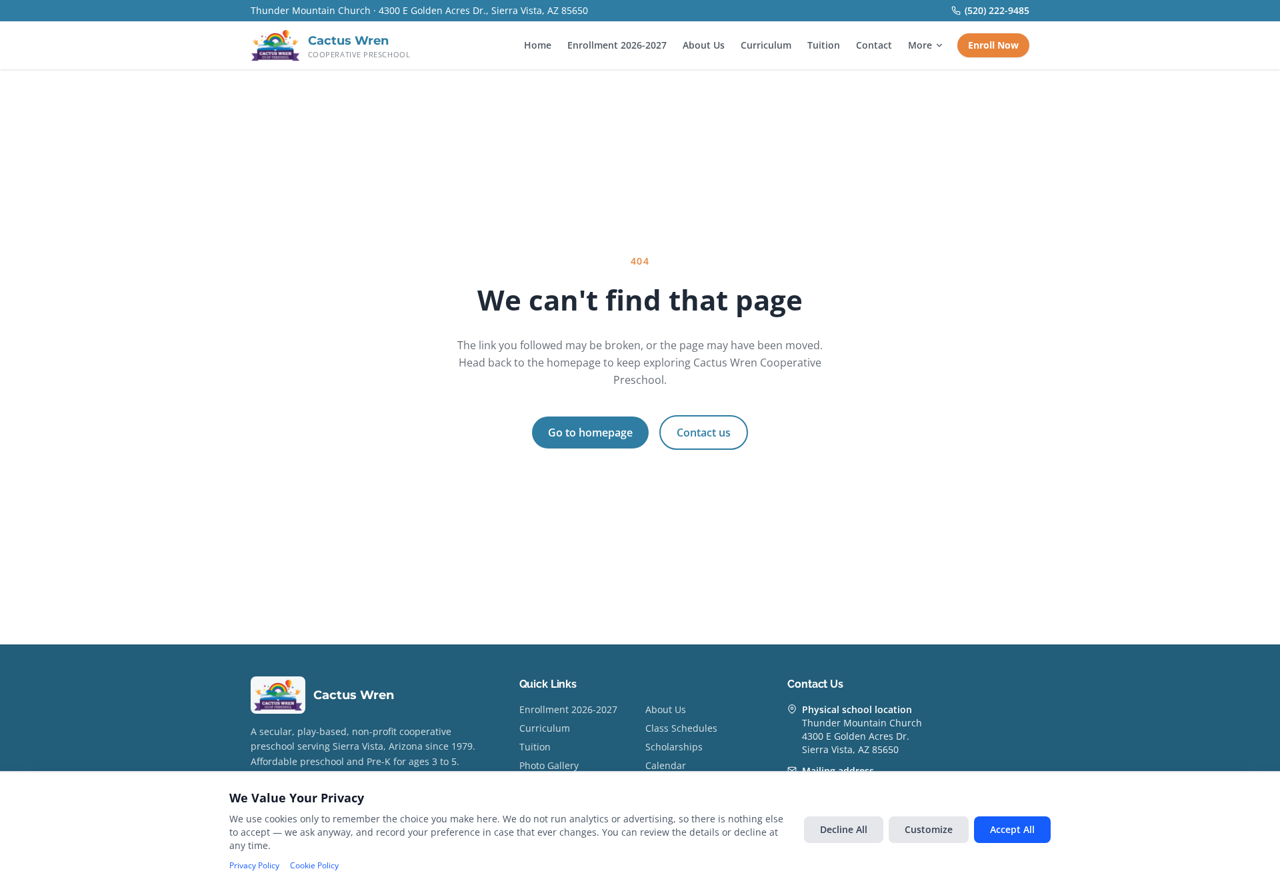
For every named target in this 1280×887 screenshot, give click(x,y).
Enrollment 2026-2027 (617, 45)
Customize (929, 829)
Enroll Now (993, 45)
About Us (704, 45)
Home (537, 45)
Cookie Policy (314, 865)
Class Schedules (681, 728)
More (920, 45)
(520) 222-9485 (997, 10)
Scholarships (674, 746)
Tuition (823, 45)
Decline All (843, 829)
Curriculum (766, 45)
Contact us (704, 432)
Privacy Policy (254, 865)
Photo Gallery (549, 765)
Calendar (665, 765)
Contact (874, 45)
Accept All (1012, 829)
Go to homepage (590, 432)
